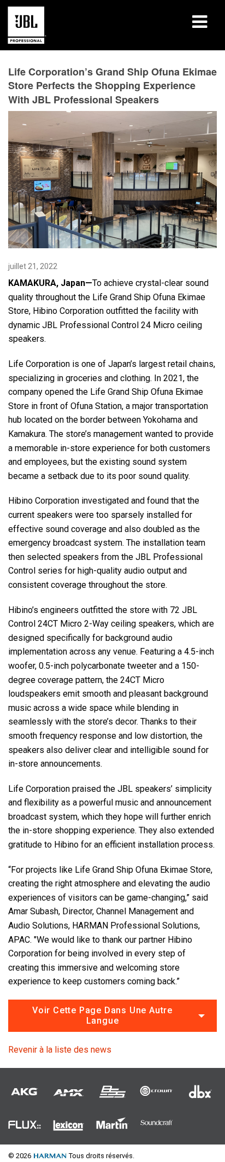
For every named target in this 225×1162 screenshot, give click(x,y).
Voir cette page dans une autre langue (102, 1015)
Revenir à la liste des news (59, 1049)
